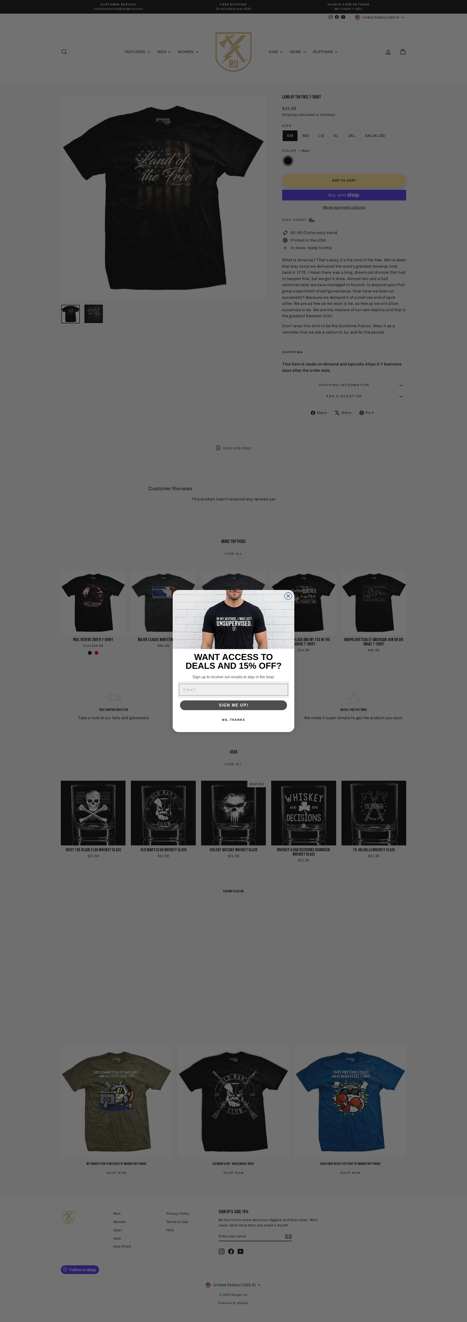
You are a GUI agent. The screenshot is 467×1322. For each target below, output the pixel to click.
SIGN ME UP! (233, 705)
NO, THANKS (233, 720)
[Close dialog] (288, 596)
